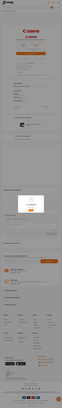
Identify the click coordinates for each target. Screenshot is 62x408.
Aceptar (31, 210)
